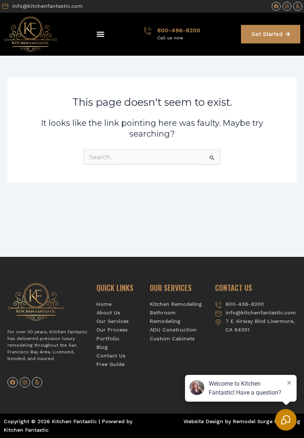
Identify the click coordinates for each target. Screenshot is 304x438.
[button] (100, 34)
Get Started (266, 34)
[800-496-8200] (147, 31)
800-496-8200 (178, 30)
